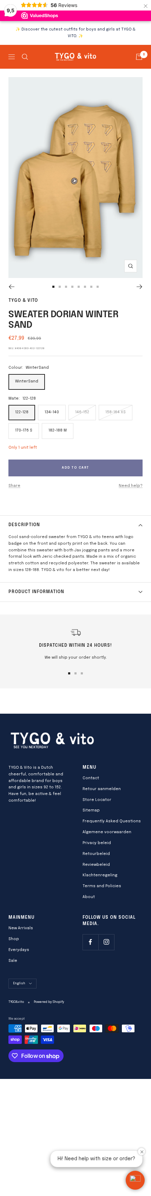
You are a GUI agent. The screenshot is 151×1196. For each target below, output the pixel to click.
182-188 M (57, 430)
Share (14, 486)
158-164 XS (115, 412)
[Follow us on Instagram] (106, 942)
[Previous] (11, 286)
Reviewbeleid (96, 865)
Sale (12, 961)
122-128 (21, 412)
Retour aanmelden (102, 789)
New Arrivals (20, 928)
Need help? (131, 486)
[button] (135, 1180)
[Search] (25, 57)
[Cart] (139, 57)
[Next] (140, 286)
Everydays (18, 950)
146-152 (82, 412)
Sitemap (91, 810)
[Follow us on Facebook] (90, 942)
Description (24, 525)
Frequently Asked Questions (112, 821)
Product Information (36, 592)
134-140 (52, 412)
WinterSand (26, 381)
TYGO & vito (23, 301)
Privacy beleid (97, 843)
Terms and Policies (102, 886)
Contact (91, 778)
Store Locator (97, 800)
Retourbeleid (96, 854)
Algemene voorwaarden (107, 832)
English (19, 983)
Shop (13, 939)
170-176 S (23, 430)
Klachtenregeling (100, 875)
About (89, 897)
